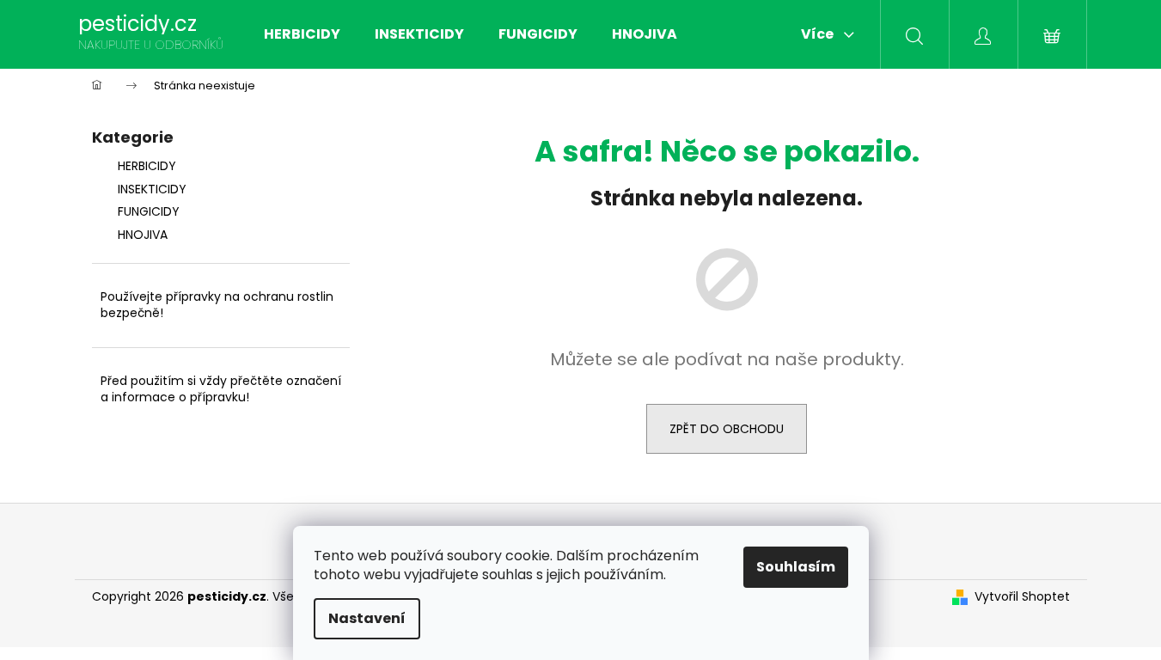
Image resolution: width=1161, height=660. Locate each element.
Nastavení (367, 618)
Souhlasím (795, 567)
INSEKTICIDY (152, 189)
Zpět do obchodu (726, 428)
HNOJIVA (143, 234)
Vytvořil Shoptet (1022, 597)
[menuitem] (302, 34)
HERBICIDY (147, 165)
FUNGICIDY (149, 211)
